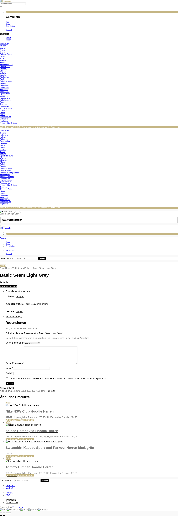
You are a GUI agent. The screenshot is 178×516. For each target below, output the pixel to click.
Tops (2, 58)
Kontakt (9, 493)
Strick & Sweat (6, 54)
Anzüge (3, 154)
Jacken (3, 48)
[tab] (92, 302)
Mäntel (2, 50)
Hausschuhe (5, 98)
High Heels (4, 85)
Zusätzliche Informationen (18, 291)
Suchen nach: (5, 258)
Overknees (4, 88)
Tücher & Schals (6, 108)
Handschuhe (5, 110)
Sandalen (4, 96)
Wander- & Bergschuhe (9, 172)
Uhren (2, 113)
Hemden (3, 143)
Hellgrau (20, 296)
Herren (8, 268)
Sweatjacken (5, 141)
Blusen (3, 71)
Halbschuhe (4, 92)
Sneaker (3, 75)
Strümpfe (3, 69)
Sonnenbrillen (5, 117)
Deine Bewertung (15, 343)
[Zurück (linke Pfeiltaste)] (1, 515)
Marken (9, 488)
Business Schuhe (7, 177)
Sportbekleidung (6, 65)
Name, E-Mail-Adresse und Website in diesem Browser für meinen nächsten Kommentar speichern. (58, 378)
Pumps (3, 83)
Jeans (2, 52)
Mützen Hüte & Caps (8, 123)
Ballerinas (4, 90)
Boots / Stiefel (6, 170)
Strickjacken (5, 139)
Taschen (3, 104)
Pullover (3, 137)
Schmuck (4, 119)
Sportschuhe (5, 94)
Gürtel (2, 115)
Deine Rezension (15, 363)
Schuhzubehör (6, 100)
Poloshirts (4, 135)
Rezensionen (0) (14, 316)
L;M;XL (19, 311)
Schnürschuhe (6, 81)
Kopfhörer (4, 121)
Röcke (2, 62)
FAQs (8, 495)
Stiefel (2, 79)
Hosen (2, 56)
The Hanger (18, 507)
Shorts (2, 162)
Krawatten (4, 198)
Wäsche (3, 158)
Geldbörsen (4, 106)
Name (9, 368)
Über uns (10, 485)
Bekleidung (4, 44)
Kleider (3, 46)
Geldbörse (4, 195)
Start (2, 268)
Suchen (42, 258)
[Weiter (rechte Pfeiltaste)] (4, 515)
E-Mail (9, 373)
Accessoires (5, 102)
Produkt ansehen (8, 286)
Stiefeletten (4, 77)
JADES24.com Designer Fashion (32, 304)
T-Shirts (3, 60)
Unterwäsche (5, 67)
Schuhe (3, 73)
